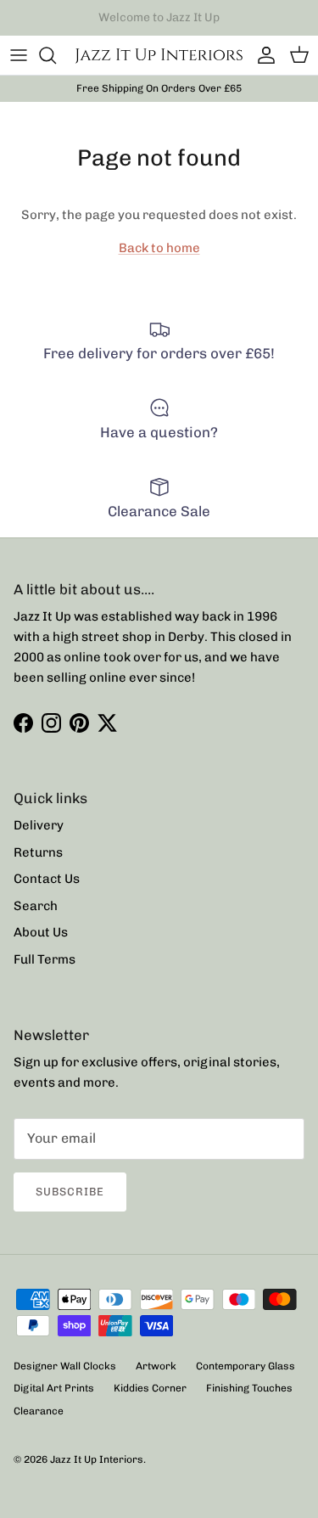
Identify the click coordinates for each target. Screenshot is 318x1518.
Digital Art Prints (54, 1388)
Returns (38, 852)
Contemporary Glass (245, 1366)
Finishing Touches (249, 1388)
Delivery (39, 825)
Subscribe (70, 1191)
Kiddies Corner (150, 1388)
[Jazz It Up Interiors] (159, 55)
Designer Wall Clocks (65, 1366)
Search (36, 906)
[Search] (56, 55)
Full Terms (44, 959)
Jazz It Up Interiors (96, 1459)
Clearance (39, 1411)
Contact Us (47, 878)
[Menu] (18, 55)
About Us (41, 932)
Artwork (156, 1366)
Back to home (159, 248)
